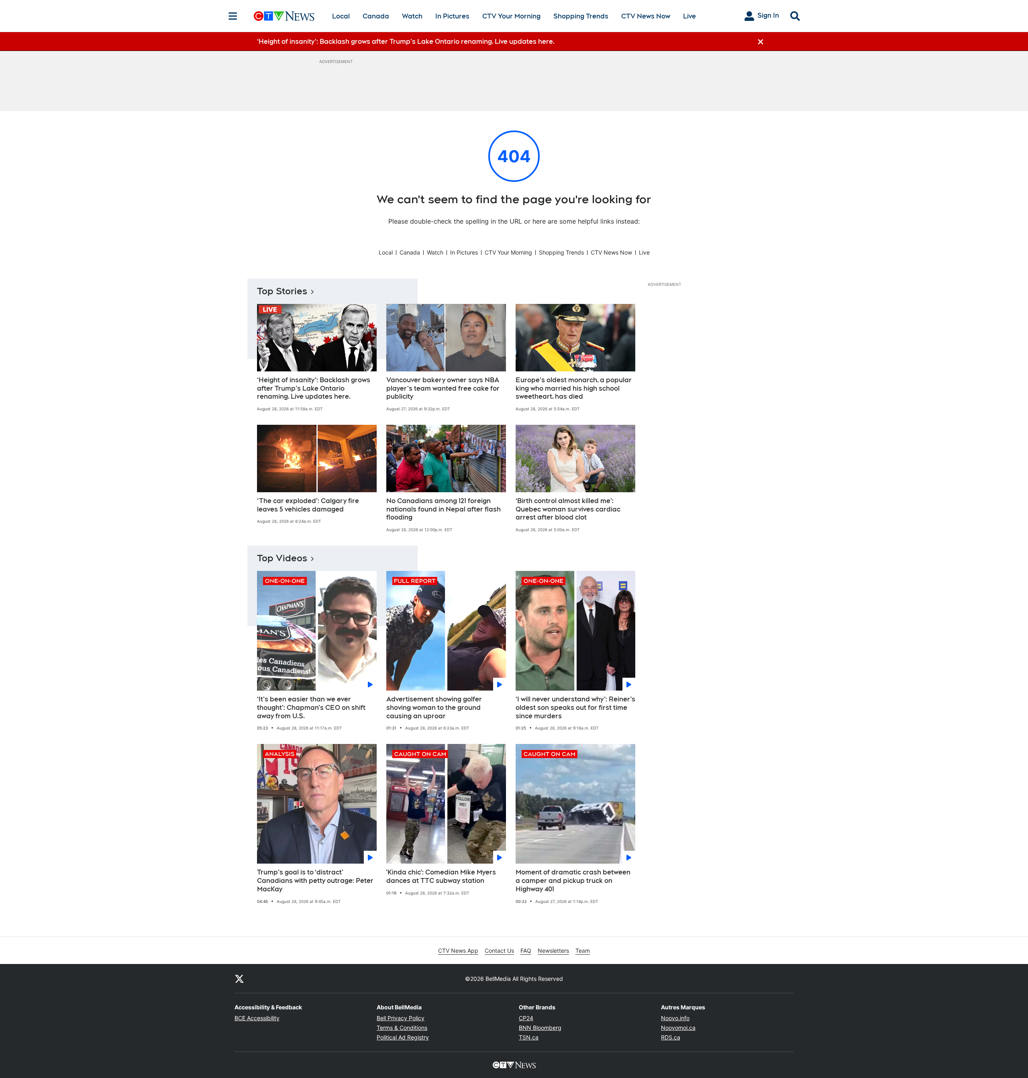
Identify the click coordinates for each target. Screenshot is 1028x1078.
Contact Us (499, 950)
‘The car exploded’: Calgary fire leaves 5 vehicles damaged (308, 505)
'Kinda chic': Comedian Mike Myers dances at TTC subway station (441, 876)
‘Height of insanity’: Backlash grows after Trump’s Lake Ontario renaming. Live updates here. (313, 388)
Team (582, 950)
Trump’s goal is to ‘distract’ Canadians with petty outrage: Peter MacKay (315, 880)
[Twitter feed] (239, 978)
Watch (412, 16)
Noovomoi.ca (678, 1027)
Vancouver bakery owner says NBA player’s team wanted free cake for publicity (443, 388)
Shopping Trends (580, 16)
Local (341, 16)
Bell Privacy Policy (400, 1018)
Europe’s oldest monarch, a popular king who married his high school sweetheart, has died (574, 388)
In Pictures (452, 16)
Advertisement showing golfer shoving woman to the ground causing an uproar (434, 707)
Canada (376, 16)
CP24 (526, 1018)
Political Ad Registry (403, 1037)
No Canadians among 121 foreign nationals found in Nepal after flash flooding (443, 509)
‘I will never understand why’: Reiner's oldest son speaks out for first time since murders (575, 707)
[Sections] (233, 16)
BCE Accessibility (257, 1018)
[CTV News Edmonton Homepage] (284, 16)
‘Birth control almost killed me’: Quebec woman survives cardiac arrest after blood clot (568, 509)
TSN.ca (528, 1037)
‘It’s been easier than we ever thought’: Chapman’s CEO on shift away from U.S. (311, 707)
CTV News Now (645, 16)
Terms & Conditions (402, 1027)
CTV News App (458, 950)
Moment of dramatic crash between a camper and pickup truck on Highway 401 (573, 880)
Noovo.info (675, 1018)
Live (689, 16)
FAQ (525, 950)
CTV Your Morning (511, 16)
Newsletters (553, 950)
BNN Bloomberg (540, 1027)
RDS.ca (670, 1037)
